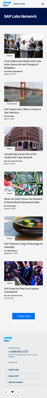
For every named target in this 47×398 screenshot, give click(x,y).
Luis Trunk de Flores (14, 161)
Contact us (12, 362)
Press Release (12, 104)
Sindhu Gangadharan (15, 71)
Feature (9, 56)
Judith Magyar (12, 251)
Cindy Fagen (11, 206)
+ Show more (23, 316)
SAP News (10, 116)
